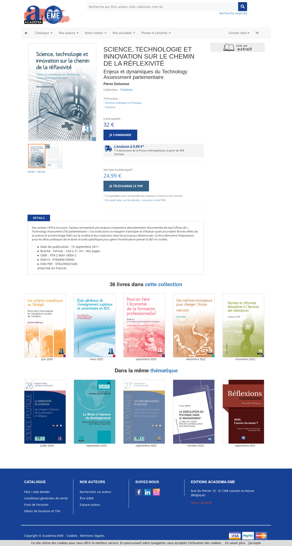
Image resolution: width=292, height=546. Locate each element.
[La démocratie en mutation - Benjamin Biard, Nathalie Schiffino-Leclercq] (46, 412)
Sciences (110, 107)
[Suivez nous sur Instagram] (156, 492)
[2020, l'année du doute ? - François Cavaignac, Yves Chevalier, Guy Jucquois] (245, 412)
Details (39, 218)
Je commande (120, 135)
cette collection (163, 284)
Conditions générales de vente (46, 498)
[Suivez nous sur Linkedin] (147, 492)
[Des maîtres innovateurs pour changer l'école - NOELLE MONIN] (195, 325)
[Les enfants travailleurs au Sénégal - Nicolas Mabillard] (46, 325)
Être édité (87, 498)
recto (31, 172)
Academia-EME (53, 536)
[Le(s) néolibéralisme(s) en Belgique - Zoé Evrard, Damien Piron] (146, 412)
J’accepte (254, 543)
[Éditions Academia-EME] (47, 14)
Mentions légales (92, 536)
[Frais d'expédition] (108, 150)
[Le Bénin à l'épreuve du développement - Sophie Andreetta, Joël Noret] (96, 412)
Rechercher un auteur (95, 492)
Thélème (126, 90)
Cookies (71, 536)
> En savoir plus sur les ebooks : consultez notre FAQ (134, 200)
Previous (22, 86)
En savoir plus (235, 543)
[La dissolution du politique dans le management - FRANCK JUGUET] (195, 412)
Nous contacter (202, 502)
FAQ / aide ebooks (37, 492)
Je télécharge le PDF (126, 186)
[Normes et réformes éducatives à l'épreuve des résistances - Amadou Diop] (245, 325)
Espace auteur (90, 505)
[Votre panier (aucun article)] (257, 32)
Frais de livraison (36, 505)
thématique (164, 370)
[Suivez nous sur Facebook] (138, 492)
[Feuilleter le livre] (237, 47)
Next (102, 86)
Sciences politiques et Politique (123, 102)
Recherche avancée (233, 13)
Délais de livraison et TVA (42, 511)
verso (41, 172)
